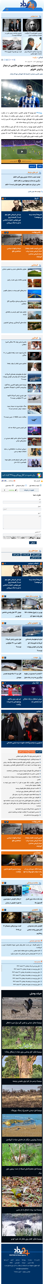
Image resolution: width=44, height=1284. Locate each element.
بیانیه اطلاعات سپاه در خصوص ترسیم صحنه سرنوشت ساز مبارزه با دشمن (22, 778)
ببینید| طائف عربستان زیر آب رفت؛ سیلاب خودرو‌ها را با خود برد (32, 872)
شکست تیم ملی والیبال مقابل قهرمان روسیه (27, 788)
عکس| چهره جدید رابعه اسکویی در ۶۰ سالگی (14, 354)
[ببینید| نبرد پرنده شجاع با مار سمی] (22, 1192)
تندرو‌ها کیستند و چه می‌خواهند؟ (35, 216)
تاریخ (36, 198)
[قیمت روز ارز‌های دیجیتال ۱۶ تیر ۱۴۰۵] (11, 917)
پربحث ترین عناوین (23, 752)
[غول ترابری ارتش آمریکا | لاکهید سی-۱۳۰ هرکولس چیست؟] (34, 398)
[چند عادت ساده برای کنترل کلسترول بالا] (32, 890)
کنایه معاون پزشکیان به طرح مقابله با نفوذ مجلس (27, 951)
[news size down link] (9, 60)
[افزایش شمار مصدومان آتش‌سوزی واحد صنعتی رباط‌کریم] (32, 917)
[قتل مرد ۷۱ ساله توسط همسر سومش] (11, 665)
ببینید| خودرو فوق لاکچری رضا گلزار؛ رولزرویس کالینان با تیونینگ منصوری (15, 386)
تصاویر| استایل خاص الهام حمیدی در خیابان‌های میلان (15, 439)
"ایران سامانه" (17, 1272)
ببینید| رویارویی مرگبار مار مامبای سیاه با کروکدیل (24, 1139)
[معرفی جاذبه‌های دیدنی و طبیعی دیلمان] (34, 272)
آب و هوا (6, 1260)
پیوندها (24, 1260)
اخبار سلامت (25, 555)
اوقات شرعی (31, 1263)
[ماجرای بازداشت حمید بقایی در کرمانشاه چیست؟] (12, 25)
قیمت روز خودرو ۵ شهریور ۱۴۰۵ (13, 52)
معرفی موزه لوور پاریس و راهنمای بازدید (16, 313)
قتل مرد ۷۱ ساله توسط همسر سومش (12, 675)
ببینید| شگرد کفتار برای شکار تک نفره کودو (26, 1239)
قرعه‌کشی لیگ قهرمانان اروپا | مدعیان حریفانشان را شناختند (23, 771)
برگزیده (35, 57)
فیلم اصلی (35, 173)
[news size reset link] (11, 60)
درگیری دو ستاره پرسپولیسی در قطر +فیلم (27, 181)
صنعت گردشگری (35, 558)
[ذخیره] (7, 59)
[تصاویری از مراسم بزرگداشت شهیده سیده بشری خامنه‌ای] (22, 727)
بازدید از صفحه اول (34, 486)
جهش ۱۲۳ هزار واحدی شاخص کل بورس (11, 614)
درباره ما (30, 1260)
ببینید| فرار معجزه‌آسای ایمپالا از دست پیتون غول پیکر (24, 1171)
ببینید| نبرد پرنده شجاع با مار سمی (29, 1209)
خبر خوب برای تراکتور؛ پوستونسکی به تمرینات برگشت (14, 702)
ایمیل (39, 506)
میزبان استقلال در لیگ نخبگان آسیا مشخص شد (32, 700)
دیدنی (39, 711)
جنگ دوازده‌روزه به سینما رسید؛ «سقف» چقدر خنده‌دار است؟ (16, 407)
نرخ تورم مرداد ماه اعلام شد (31, 815)
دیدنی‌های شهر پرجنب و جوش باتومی (14, 290)
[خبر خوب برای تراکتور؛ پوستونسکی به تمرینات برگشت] (11, 690)
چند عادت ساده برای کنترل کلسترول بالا (34, 901)
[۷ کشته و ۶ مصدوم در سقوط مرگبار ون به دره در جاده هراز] (32, 665)
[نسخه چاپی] (2, 60)
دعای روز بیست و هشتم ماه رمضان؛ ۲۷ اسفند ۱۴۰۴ (26, 972)
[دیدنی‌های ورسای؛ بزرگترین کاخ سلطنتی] (34, 304)
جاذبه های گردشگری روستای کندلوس (15, 322)
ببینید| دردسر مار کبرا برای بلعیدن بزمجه (27, 1081)
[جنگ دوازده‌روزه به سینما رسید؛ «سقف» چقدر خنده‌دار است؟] (34, 409)
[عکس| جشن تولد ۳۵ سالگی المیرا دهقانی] (34, 345)
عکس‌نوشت (36, 232)
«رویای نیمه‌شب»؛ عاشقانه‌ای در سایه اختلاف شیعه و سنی (15, 450)
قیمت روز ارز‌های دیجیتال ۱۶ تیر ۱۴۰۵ (12, 928)
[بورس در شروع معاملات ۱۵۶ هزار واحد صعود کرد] (32, 604)
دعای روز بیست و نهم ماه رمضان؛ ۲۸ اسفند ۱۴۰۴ (27, 969)
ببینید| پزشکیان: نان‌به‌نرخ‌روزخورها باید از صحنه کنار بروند (23, 759)
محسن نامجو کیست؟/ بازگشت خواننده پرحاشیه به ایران (33, 34)
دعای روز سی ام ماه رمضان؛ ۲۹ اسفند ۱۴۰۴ (28, 966)
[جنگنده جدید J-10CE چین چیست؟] (34, 420)
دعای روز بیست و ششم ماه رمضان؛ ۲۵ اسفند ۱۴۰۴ (26, 978)
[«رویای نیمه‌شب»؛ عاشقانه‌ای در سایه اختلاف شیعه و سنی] (34, 452)
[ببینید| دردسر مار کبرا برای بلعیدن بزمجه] (22, 1067)
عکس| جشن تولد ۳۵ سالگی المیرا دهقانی (16, 343)
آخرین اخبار (39, 752)
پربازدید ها (32, 752)
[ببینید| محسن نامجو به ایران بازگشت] (11, 860)
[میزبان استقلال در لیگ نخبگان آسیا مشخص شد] (32, 690)
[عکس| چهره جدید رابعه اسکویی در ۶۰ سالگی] (34, 356)
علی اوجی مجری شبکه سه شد (17, 427)
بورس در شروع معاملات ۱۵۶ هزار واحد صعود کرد (33, 614)
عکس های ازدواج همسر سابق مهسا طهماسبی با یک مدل (15, 461)
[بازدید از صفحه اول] (41, 485)
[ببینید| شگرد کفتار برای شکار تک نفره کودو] (22, 1224)
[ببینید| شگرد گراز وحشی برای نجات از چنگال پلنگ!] (22, 1037)
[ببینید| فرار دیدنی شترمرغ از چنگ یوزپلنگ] (22, 1096)
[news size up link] (14, 60)
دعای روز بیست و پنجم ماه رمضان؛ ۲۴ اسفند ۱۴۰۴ (26, 981)
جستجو (18, 1260)
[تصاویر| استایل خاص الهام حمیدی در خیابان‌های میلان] (34, 441)
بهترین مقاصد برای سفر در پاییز (16, 280)
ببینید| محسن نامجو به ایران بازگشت (12, 870)
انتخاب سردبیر (33, 563)
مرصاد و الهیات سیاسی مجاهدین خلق (14, 250)
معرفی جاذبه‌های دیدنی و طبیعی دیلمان (14, 269)
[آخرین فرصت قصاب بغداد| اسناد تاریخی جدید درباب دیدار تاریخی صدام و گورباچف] (32, 239)
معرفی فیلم (16, 555)
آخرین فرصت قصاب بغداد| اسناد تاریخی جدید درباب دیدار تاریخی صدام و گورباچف (33, 252)
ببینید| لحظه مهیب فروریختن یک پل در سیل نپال (25, 794)
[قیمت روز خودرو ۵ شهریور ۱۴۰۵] (12, 43)
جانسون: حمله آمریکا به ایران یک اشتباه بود (27, 809)
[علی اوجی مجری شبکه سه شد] (34, 430)
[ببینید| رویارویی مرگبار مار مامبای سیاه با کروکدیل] (22, 1125)
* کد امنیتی (38, 532)
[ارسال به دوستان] (5, 60)
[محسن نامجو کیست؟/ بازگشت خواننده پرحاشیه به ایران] (32, 25)
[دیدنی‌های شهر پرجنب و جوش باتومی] (34, 293)
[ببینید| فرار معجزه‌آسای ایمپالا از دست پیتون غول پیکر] (22, 1154)
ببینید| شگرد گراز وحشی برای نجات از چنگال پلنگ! (23, 1052)
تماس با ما (37, 1260)
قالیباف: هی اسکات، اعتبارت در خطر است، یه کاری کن (24, 797)
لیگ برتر (35, 682)
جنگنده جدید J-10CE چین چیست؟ (15, 417)
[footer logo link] (21, 1252)
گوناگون (40, 57)
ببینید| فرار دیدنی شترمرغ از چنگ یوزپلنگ (26, 1110)
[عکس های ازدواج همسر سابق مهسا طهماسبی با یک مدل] (34, 463)
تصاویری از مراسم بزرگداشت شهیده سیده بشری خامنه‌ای (24, 742)
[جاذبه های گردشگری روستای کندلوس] (34, 325)
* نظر (39, 513)
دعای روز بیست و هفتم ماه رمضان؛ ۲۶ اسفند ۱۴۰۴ (26, 975)
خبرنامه (23, 1263)
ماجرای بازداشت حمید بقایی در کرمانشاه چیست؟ (13, 34)
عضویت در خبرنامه (29, 490)
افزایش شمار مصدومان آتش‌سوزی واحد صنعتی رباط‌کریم (34, 930)
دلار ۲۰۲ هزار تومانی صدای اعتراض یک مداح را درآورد (25, 954)
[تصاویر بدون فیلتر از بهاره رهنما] (34, 366)
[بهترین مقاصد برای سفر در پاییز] (34, 283)
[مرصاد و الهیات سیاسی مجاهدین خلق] (11, 239)
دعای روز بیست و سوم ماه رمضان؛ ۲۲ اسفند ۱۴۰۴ (26, 984)
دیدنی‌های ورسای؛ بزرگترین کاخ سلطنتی (16, 302)
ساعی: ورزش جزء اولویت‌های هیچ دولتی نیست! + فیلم (22, 184)
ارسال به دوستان (20, 486)
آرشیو (12, 1260)
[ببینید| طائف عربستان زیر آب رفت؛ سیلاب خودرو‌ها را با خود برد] (32, 860)
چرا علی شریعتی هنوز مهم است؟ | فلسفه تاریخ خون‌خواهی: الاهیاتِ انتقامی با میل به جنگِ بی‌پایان (12, 218)
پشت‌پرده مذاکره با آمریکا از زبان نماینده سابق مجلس (33, 53)
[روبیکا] (22, 475)
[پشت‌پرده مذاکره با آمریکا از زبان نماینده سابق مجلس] (32, 43)
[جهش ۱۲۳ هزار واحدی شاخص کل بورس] (11, 604)
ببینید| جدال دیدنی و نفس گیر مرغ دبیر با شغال (24, 1022)
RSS (11, 1263)
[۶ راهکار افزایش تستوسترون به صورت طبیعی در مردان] (11, 890)
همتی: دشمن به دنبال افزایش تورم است (28, 774)
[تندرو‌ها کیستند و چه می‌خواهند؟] (32, 205)
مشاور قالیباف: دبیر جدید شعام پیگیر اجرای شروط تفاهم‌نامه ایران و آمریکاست (22, 946)
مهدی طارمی (31, 192)
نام (40, 499)
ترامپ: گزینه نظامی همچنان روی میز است (27, 791)
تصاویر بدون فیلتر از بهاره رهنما (16, 363)
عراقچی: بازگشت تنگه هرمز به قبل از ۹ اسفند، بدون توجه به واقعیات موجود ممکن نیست (22, 784)
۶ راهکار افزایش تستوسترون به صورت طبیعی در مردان (12, 901)
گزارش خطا (37, 481)
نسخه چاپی (8, 486)
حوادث (35, 657)
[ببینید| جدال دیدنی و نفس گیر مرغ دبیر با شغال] (22, 1008)
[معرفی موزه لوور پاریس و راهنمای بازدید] (34, 315)
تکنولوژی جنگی (36, 555)
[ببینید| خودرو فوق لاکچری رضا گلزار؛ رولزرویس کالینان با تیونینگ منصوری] (34, 388)
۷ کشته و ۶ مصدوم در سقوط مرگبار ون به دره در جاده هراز (33, 675)
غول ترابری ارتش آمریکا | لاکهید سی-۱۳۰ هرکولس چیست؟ (16, 396)
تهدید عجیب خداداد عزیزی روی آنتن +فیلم (26, 177)
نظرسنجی (17, 1263)
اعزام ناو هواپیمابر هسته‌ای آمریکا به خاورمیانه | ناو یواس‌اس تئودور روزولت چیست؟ (14, 377)
